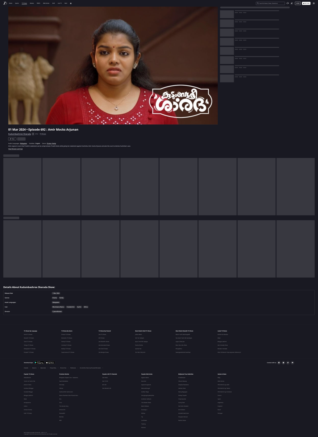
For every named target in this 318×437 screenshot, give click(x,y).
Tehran (61, 388)
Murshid (143, 381)
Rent (66, 3)
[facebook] (279, 362)
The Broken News (146, 402)
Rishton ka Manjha (223, 334)
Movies (32, 3)
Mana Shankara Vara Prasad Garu (68, 395)
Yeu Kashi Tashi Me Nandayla (184, 338)
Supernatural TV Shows (67, 352)
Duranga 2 (144, 410)
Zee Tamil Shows (103, 349)
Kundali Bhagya (28, 392)
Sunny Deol (181, 402)
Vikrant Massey (182, 381)
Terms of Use (63, 368)
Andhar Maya (145, 392)
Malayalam (23, 143)
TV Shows (24, 3)
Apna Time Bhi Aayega (141, 341)
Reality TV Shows (66, 349)
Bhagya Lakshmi (222, 341)
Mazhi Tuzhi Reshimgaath (183, 334)
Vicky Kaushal (182, 399)
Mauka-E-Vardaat (222, 349)
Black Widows (145, 406)
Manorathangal (145, 388)
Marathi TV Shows (29, 338)
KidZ (53, 3)
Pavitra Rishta (139, 345)
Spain (219, 399)
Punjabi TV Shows (29, 352)
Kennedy (61, 385)
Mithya (143, 413)
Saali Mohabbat (63, 381)
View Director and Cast (15, 149)
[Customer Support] (287, 3)
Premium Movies (64, 374)
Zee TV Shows (102, 334)
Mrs (60, 399)
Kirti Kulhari (181, 410)
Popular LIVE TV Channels (109, 374)
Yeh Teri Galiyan (139, 338)
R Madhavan (181, 378)
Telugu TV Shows (28, 345)
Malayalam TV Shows (29, 349)
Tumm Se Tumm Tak (29, 381)
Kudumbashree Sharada (19, 134)
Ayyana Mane (145, 378)
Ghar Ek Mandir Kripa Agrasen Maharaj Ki (229, 352)
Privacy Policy (53, 368)
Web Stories (221, 381)
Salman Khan (182, 388)
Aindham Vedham (146, 399)
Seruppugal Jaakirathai (147, 395)
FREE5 (38, 3)
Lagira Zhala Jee (180, 341)
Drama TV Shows (66, 334)
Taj (142, 417)
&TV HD (104, 385)
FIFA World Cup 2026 (223, 385)
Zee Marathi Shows (104, 341)
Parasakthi (62, 413)
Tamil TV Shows (28, 341)
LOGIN (298, 3)
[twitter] (288, 362)
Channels (26, 368)
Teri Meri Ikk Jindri (140, 352)
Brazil (219, 410)
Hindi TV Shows (28, 334)
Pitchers (143, 427)
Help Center (43, 368)
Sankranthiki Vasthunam (66, 392)
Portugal (220, 413)
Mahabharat (27, 378)
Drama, (49, 143)
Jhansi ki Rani (27, 385)
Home (10, 3)
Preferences (73, 368)
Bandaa (61, 417)
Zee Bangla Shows (104, 352)
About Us (34, 368)
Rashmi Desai (182, 420)
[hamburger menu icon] (313, 3)
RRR (60, 420)
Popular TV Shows (29, 374)
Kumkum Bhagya (28, 388)
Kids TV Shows (28, 413)
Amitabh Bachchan (183, 413)
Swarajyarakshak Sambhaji (183, 352)
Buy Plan (306, 3)
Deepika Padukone (183, 385)
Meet (219, 338)
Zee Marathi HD (106, 388)
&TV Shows (102, 338)
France (219, 395)
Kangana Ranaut (183, 417)
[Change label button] (291, 3)
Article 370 (62, 410)
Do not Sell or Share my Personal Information (90, 368)
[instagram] (283, 362)
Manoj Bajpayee (182, 392)
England (220, 406)
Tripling (143, 424)
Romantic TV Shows (66, 338)
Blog (219, 378)
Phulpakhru (179, 349)
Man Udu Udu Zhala (181, 345)
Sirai (60, 402)
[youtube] (292, 362)
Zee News (105, 378)
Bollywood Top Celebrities (185, 374)
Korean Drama (28, 410)
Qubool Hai (138, 349)
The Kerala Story (63, 406)
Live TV (60, 3)
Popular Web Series (146, 374)
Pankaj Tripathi (182, 395)
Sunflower (144, 420)
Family (54, 143)
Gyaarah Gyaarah (146, 385)
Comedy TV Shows (66, 345)
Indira (25, 406)
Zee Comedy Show (223, 345)
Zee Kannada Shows (104, 345)
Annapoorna (27, 402)
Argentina (220, 402)
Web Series (46, 3)
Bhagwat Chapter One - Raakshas (68, 378)
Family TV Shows (65, 341)
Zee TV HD (105, 381)
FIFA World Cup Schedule (225, 392)
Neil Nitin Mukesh (183, 406)
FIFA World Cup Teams (224, 388)
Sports (17, 3)
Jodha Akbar (138, 334)
